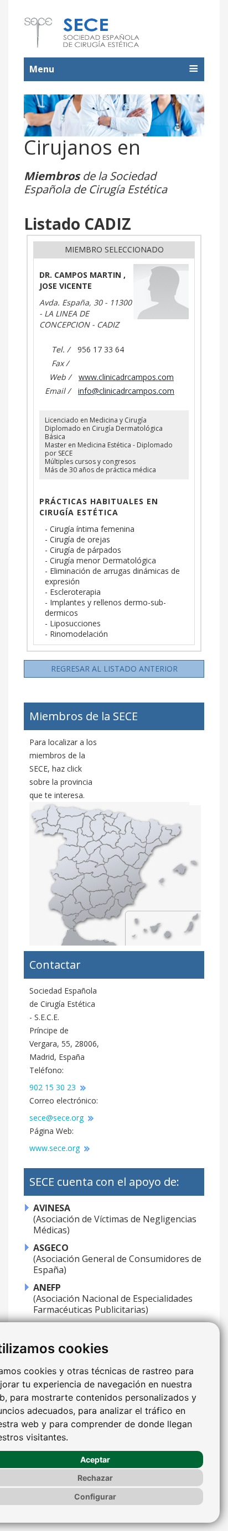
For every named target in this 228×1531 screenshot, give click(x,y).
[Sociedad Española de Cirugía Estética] (82, 32)
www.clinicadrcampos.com (126, 377)
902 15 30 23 (53, 1087)
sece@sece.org (57, 1117)
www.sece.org (55, 1148)
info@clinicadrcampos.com (126, 391)
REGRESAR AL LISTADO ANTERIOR (114, 668)
